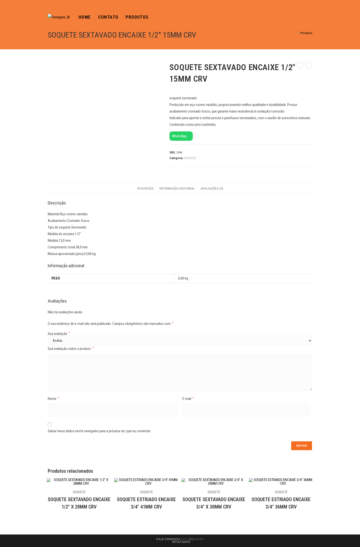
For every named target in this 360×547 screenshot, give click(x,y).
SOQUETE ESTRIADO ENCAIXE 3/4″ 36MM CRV (281, 503)
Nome (53, 398)
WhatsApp (179, 136)
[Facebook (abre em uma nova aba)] (303, 17)
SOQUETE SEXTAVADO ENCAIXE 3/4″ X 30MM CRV (213, 503)
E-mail (188, 398)
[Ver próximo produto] (308, 65)
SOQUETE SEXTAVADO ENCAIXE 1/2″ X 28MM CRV (79, 503)
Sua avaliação (59, 334)
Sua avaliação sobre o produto (71, 348)
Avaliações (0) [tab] (212, 188)
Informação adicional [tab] (177, 188)
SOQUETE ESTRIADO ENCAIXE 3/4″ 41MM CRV (146, 503)
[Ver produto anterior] (300, 65)
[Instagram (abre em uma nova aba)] (310, 17)
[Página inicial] (294, 33)
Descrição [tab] (145, 188)
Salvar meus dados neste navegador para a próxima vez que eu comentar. (99, 431)
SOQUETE (190, 158)
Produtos (306, 33)
